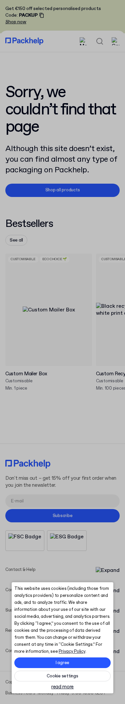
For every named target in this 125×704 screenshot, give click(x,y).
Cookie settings (62, 676)
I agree (62, 663)
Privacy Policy (72, 651)
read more (62, 687)
